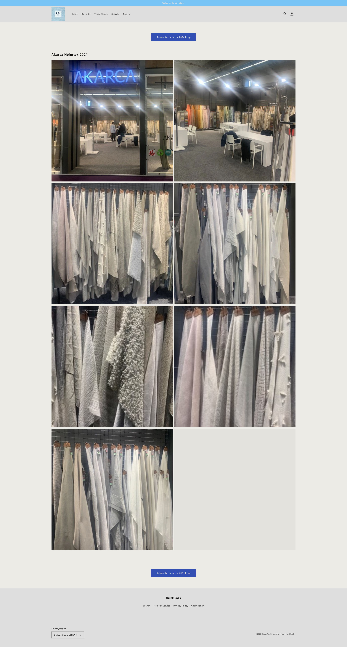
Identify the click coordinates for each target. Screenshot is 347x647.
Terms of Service (161, 605)
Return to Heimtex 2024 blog (173, 37)
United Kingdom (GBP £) (65, 635)
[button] (284, 14)
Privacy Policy (180, 605)
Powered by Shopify (287, 634)
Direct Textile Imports (270, 634)
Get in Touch (197, 605)
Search (146, 605)
